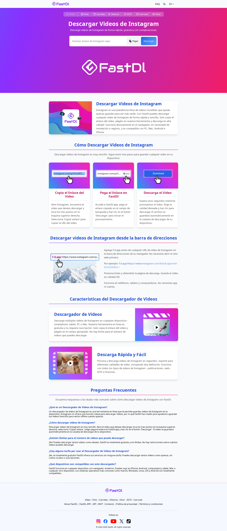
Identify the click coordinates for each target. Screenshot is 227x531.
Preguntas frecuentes (157, 4)
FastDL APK (85, 504)
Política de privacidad (126, 504)
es (170, 4)
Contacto (109, 504)
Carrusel (144, 14)
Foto (86, 14)
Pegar (135, 41)
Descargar (149, 41)
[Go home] (60, 4)
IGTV (129, 14)
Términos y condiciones (151, 504)
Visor (158, 14)
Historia (115, 14)
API (94, 504)
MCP (100, 504)
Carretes (101, 14)
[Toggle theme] (164, 4)
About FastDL (71, 504)
